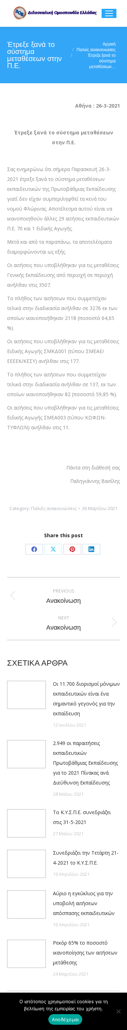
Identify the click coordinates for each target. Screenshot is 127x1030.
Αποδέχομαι (65, 1019)
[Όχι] (118, 1011)
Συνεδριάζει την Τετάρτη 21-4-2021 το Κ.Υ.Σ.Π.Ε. (86, 857)
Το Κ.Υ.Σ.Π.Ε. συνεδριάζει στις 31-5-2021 (82, 817)
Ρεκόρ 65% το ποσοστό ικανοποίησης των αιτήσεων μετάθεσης (85, 952)
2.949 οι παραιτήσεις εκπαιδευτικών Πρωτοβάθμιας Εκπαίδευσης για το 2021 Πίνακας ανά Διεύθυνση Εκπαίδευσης (85, 763)
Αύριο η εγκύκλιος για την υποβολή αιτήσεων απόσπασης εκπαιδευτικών (84, 903)
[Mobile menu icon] (109, 13)
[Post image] (26, 695)
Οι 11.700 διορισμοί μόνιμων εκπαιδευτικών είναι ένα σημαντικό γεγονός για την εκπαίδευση (86, 698)
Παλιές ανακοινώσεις (54, 508)
